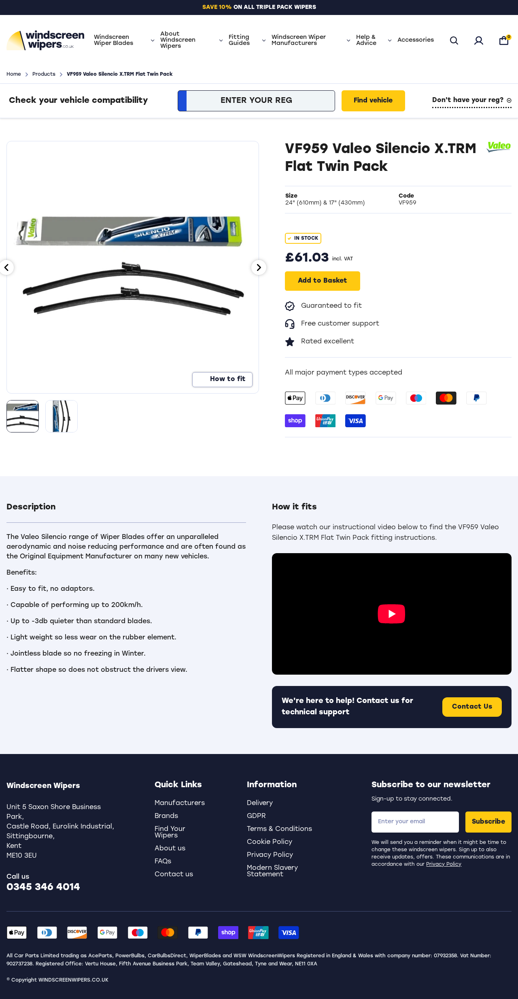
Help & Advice (366, 40)
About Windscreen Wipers (177, 40)
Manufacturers (180, 803)
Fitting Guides (239, 40)
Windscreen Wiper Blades (113, 40)
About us (170, 849)
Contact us (174, 874)
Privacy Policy (443, 864)
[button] (126, 512)
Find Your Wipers (170, 832)
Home (13, 74)
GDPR (256, 816)
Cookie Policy (269, 842)
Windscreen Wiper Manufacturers (299, 40)
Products (43, 74)
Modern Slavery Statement (272, 871)
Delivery (260, 803)
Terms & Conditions (279, 829)
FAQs (163, 861)
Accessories (415, 40)
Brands (166, 816)
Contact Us (472, 707)
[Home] (45, 40)
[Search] (454, 40)
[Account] (478, 40)
